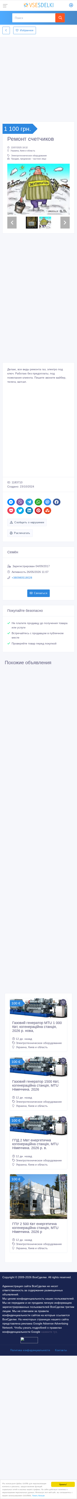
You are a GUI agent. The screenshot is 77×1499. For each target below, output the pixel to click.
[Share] (11, 519)
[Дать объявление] (71, 5)
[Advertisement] (38, 78)
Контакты (61, 1368)
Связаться (40, 611)
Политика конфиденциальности (30, 1368)
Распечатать (22, 551)
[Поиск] (60, 17)
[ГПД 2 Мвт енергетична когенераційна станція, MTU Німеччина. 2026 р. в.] (38, 1143)
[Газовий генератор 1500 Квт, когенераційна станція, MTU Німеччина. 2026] (38, 1085)
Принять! (63, 1484)
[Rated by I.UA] (29, 1357)
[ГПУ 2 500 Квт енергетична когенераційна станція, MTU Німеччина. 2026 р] (38, 1214)
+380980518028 (22, 595)
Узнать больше (38, 1495)
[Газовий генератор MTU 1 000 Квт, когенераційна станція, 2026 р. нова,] (38, 1026)
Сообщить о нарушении (29, 540)
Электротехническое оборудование (29, 155)
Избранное (26, 30)
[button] (12, 198)
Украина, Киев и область (22, 150)
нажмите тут (48, 1349)
